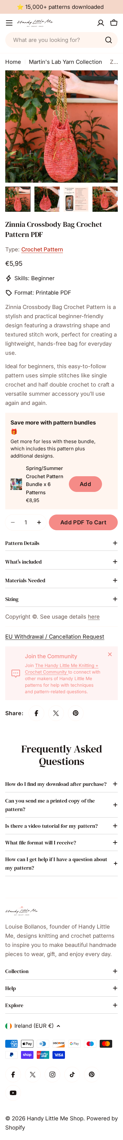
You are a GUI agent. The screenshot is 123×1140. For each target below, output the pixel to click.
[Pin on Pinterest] (76, 713)
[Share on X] (56, 713)
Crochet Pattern (42, 249)
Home (13, 62)
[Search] (109, 40)
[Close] (110, 654)
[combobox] (61, 40)
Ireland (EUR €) (34, 1025)
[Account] (101, 23)
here (94, 616)
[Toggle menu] (9, 23)
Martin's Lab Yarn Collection (65, 62)
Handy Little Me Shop (55, 1118)
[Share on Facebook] (36, 713)
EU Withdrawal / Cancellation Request (54, 636)
